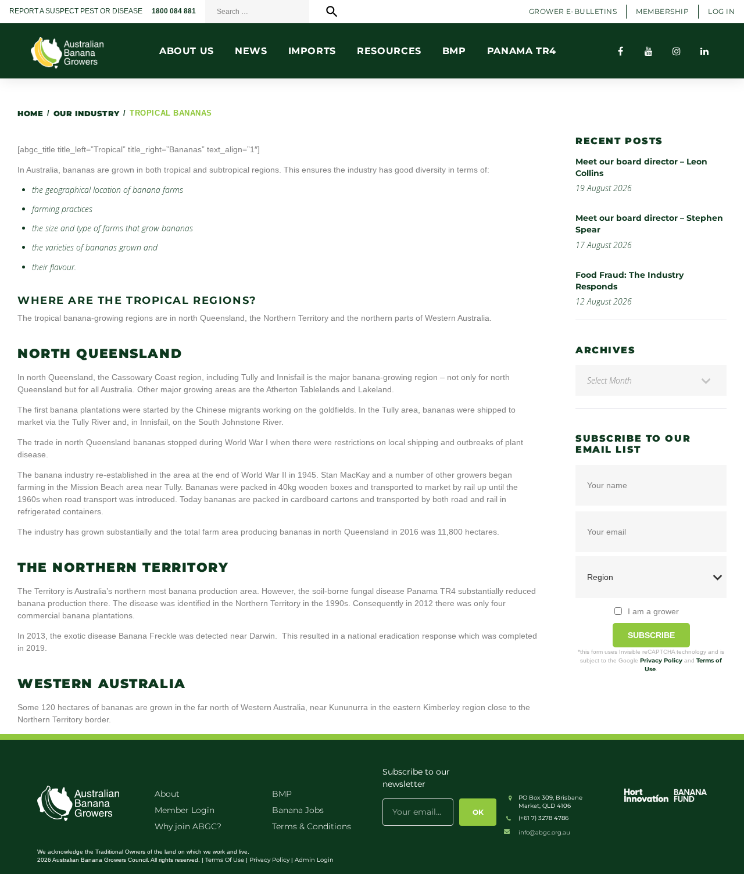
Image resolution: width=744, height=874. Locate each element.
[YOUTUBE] (648, 51)
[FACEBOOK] (620, 51)
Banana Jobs (298, 810)
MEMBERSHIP (662, 11)
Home (30, 113)
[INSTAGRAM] (676, 51)
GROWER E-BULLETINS (573, 11)
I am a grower (653, 611)
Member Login (184, 810)
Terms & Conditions (311, 826)
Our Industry (86, 113)
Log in (721, 11)
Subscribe (651, 635)
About (167, 794)
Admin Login (314, 860)
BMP (282, 794)
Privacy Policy (661, 660)
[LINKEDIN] (704, 51)
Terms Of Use (224, 860)
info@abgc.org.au (544, 832)
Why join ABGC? (188, 826)
